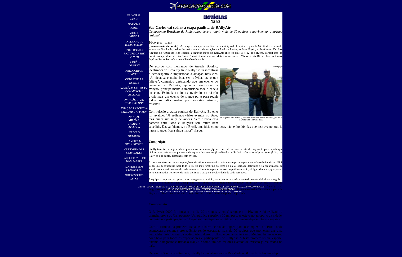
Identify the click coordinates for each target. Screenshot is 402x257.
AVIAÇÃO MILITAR (134, 122)
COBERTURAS (134, 81)
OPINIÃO (134, 64)
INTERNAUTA (134, 43)
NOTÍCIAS (134, 26)
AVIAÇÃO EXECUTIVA (134, 110)
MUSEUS (134, 134)
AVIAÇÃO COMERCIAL (134, 91)
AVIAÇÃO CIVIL (134, 101)
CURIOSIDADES (134, 151)
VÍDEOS (134, 34)
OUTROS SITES (134, 177)
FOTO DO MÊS (134, 53)
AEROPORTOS (134, 72)
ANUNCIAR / (175, 187)
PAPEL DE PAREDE (134, 159)
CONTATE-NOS (134, 168)
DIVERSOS (134, 142)
